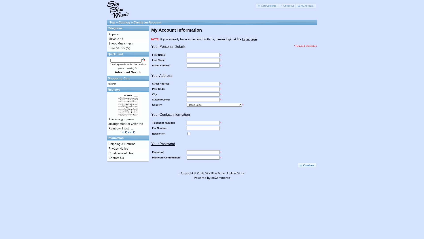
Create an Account (147, 22)
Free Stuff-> (116, 48)
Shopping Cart (119, 78)
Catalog (124, 22)
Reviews (114, 89)
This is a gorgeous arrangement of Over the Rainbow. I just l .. (125, 123)
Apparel (113, 34)
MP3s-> (113, 38)
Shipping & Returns (121, 144)
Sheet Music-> (118, 43)
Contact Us (116, 158)
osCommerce (220, 177)
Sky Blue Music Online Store (224, 173)
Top (112, 22)
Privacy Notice (118, 148)
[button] (267, 5)
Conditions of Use (120, 153)
